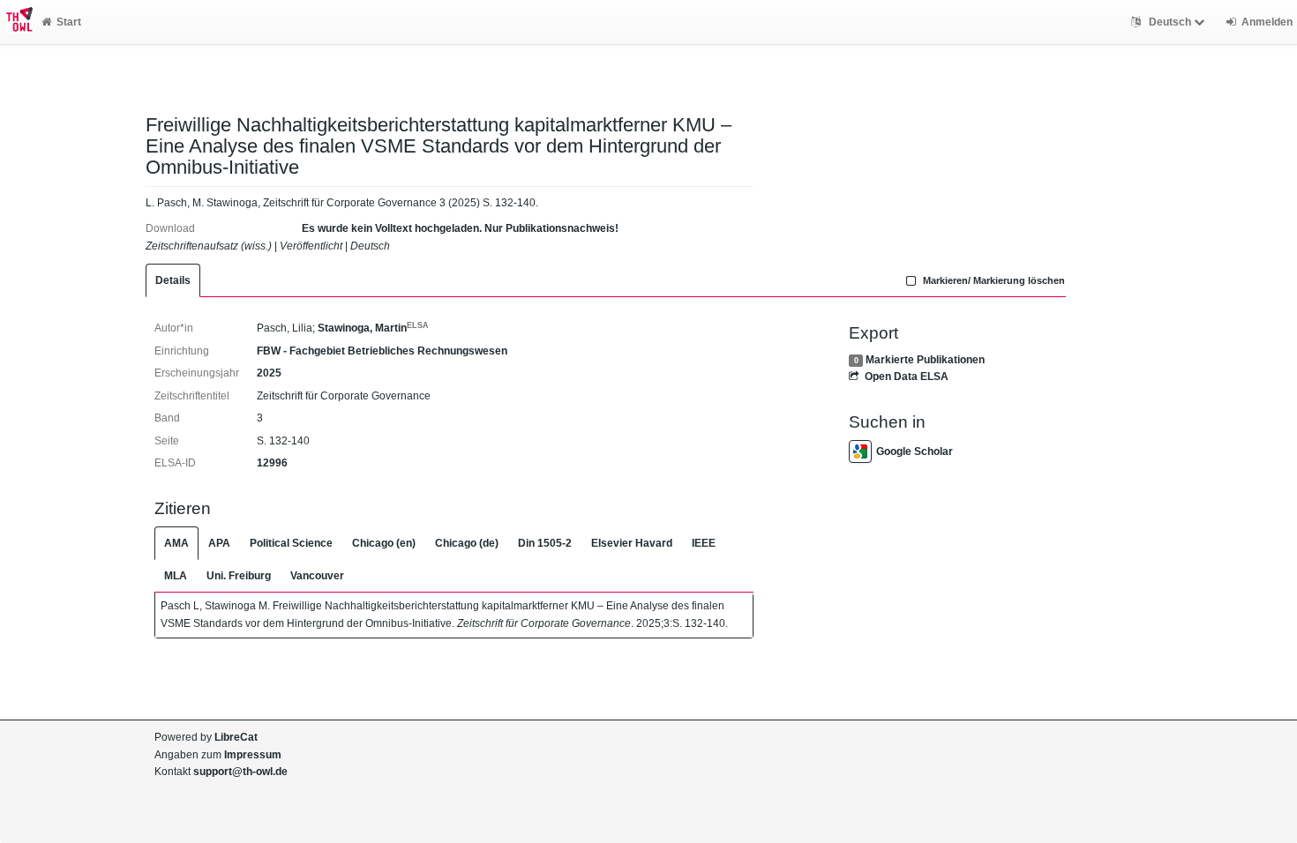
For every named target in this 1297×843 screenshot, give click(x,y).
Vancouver (317, 576)
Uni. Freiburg (238, 576)
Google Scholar (914, 451)
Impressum (252, 755)
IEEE (704, 543)
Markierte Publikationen (925, 360)
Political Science (291, 543)
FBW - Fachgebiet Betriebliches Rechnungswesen (382, 351)
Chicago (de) (467, 543)
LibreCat (236, 737)
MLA (175, 576)
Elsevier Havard (631, 543)
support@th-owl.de (240, 771)
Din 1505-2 (545, 543)
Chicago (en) (384, 543)
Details (173, 280)
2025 (269, 373)
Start (68, 22)
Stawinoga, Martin (373, 328)
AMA (176, 543)
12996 (272, 463)
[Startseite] (16, 22)
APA (219, 543)
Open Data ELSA (906, 376)
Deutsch (1170, 22)
